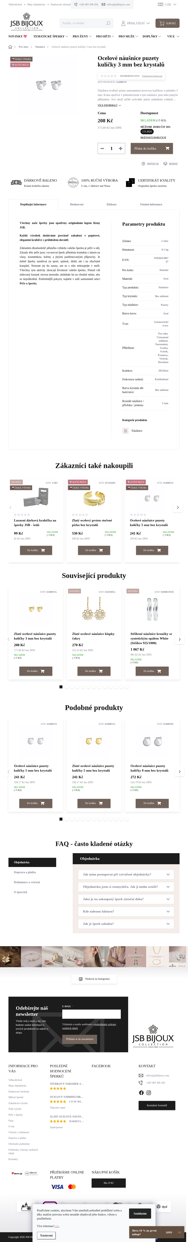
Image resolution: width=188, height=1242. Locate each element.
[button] (177, 507)
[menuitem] (19, 36)
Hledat (108, 23)
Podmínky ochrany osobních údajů (23, 1151)
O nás (11, 1126)
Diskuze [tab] (112, 204)
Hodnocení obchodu (61, 4)
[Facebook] (141, 1092)
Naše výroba (14, 1109)
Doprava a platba (17, 1138)
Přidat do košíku (145, 148)
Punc (11, 1120)
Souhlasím (140, 1213)
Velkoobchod (15, 4)
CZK (168, 4)
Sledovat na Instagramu (97, 979)
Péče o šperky (28, 283)
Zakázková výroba (18, 1103)
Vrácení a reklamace (18, 1132)
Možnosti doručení (153, 137)
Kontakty (13, 1159)
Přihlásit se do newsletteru (79, 1039)
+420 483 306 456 (155, 1082)
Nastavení (46, 1235)
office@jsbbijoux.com (157, 1075)
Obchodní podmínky (19, 1144)
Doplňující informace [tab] (33, 204)
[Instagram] (148, 1092)
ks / (109, 1183)
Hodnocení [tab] (76, 204)
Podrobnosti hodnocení (152, 76)
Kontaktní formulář (157, 1105)
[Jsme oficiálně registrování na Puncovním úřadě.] (26, 1206)
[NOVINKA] (94, 609)
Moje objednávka (36, 4)
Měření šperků (15, 1097)
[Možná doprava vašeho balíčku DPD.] (161, 1206)
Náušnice (136, 430)
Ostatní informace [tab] (151, 204)
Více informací (107, 105)
